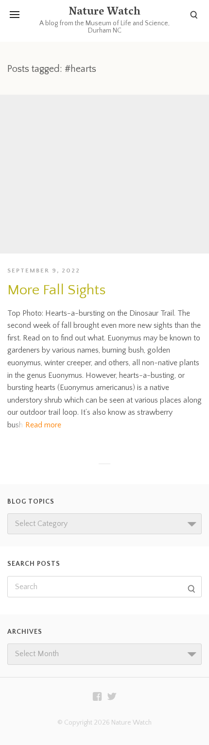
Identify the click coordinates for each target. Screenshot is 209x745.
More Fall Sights (56, 290)
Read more (43, 425)
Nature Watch (104, 12)
